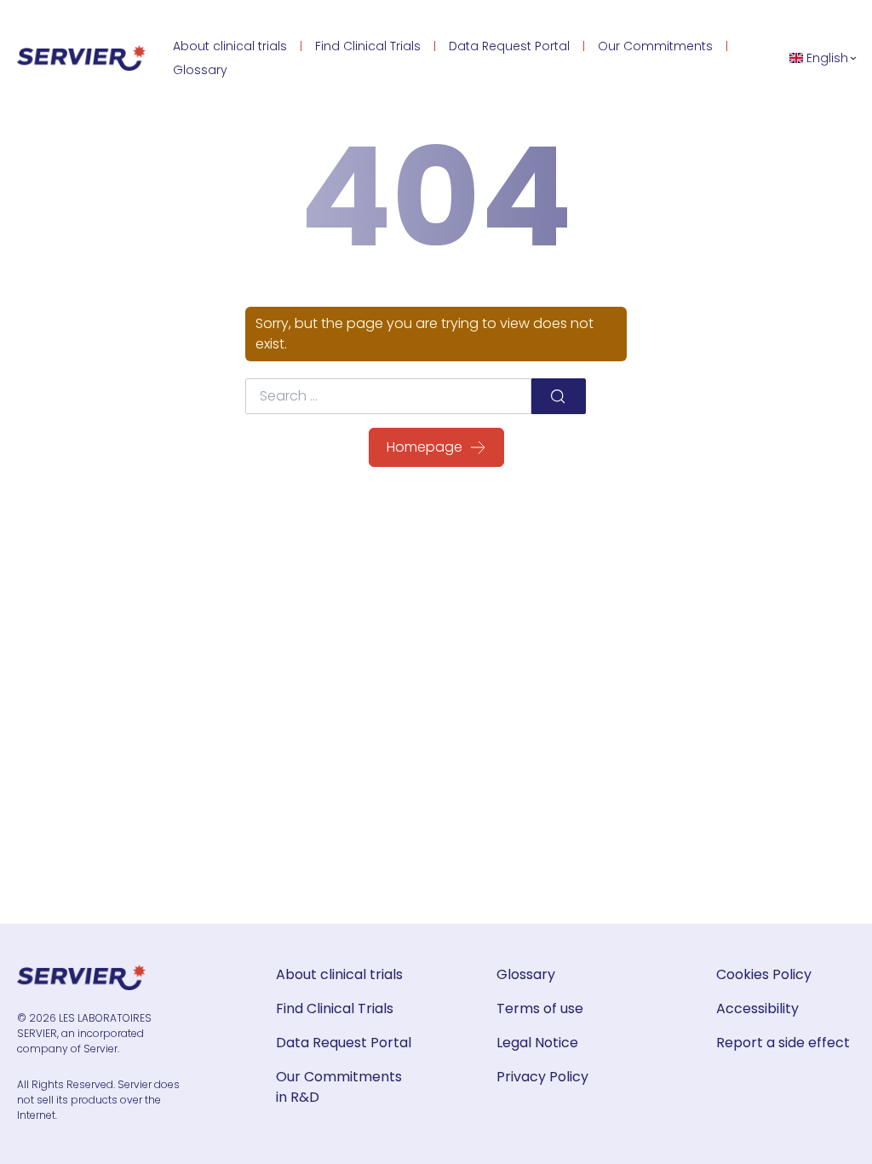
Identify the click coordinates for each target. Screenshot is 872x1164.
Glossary (200, 70)
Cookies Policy (764, 974)
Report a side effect (783, 1042)
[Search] (558, 396)
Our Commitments (655, 46)
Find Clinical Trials (368, 46)
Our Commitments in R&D (339, 1087)
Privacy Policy (542, 1076)
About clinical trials (230, 46)
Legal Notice (537, 1042)
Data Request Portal (509, 46)
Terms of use (539, 1008)
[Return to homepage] (81, 58)
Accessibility (757, 1008)
